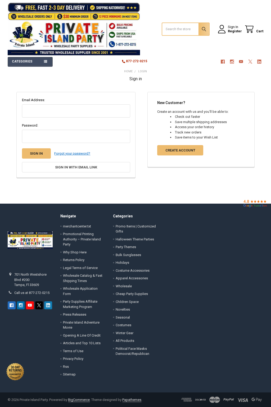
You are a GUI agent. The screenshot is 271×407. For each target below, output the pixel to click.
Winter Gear (124, 333)
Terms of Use (73, 351)
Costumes (123, 325)
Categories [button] (22, 61)
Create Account (180, 150)
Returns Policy (73, 260)
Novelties (123, 309)
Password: (30, 125)
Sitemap (69, 374)
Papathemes (131, 400)
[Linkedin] (259, 61)
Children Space (127, 302)
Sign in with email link (76, 167)
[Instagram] (232, 61)
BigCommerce (79, 400)
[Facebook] (223, 61)
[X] (250, 61)
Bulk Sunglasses (128, 255)
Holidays (122, 263)
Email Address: (33, 100)
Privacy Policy (73, 359)
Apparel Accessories (132, 278)
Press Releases (74, 314)
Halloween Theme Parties (135, 239)
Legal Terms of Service (80, 268)
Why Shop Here (75, 252)
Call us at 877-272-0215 (31, 293)
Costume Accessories (133, 270)
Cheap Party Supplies (132, 294)
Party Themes (126, 247)
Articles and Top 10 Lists (82, 343)
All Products (125, 341)
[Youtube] (241, 61)
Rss (66, 367)
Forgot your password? (72, 153)
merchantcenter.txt (77, 226)
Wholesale (124, 286)
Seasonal (123, 317)
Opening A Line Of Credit (82, 335)
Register (235, 31)
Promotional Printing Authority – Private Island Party (82, 239)
